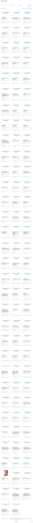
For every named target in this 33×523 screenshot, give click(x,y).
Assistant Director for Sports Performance (16, 217)
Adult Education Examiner (25, 202)
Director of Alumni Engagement (15, 341)
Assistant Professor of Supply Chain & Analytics (6, 248)
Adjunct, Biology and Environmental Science (26, 172)
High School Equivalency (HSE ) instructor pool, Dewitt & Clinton (16, 433)
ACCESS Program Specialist (4, 18)
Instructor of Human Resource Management (26, 432)
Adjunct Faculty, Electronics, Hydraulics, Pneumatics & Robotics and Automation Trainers (5, 141)
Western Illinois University (5, 374)
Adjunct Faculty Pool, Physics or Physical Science (5, 63)
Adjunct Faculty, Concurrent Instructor (16, 94)
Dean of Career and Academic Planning (16, 326)
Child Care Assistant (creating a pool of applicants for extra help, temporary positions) (5, 310)
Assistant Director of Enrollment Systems (26, 217)
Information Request (15, 519)
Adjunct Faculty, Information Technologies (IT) (27, 141)
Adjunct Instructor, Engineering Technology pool (5, 172)
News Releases (8, 518)
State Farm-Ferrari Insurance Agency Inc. (6, 480)
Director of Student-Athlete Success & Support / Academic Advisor (5, 372)
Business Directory (4, 518)
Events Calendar (12, 518)
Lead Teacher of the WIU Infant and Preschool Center (16, 479)
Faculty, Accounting (5, 417)
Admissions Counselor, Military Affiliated (16, 202)
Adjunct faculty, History (16, 140)
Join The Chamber (20, 519)
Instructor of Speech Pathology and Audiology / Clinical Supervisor (6, 448)
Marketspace (25, 518)
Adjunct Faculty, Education (4, 126)
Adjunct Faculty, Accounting (15, 79)
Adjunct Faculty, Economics (15, 111)
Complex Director (15, 309)
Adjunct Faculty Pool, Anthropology (5, 33)
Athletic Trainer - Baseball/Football (15, 294)
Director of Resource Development (16, 356)
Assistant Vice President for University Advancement (16, 264)
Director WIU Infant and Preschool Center (5, 388)
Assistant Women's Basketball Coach (26, 263)
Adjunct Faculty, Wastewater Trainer (26, 157)
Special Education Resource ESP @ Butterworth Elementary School (5, 510)
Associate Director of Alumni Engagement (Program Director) (5, 295)
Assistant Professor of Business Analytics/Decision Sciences (16, 233)
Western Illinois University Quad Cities (5, 203)
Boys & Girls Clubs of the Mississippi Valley (15, 358)
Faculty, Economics (26, 417)
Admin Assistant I (26, 187)
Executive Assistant (16, 387)
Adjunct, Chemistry (5, 187)
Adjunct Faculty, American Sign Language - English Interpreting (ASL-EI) (6, 95)
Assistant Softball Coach (27, 248)
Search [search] (30, 5)
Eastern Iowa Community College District (5, 20)
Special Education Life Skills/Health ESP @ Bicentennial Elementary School (27, 495)
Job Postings (29, 518)
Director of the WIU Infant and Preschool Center (27, 371)
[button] (23, 8)
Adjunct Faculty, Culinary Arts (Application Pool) (5, 111)
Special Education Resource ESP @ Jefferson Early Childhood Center (15, 510)
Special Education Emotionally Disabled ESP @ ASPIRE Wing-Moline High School (16, 495)
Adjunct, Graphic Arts (16, 187)
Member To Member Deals (21, 518)
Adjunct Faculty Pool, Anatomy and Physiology (27, 18)
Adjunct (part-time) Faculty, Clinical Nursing (16, 18)
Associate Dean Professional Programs (26, 279)
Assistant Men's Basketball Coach (4, 232)
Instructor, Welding (26, 463)
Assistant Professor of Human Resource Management (26, 233)
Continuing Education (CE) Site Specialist (26, 310)
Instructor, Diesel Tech (16, 463)
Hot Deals (16, 518)
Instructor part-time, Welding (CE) (5, 463)
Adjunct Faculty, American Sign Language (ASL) (27, 79)
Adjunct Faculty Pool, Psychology (16, 63)
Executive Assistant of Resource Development (27, 403)
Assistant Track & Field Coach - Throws (5, 263)
